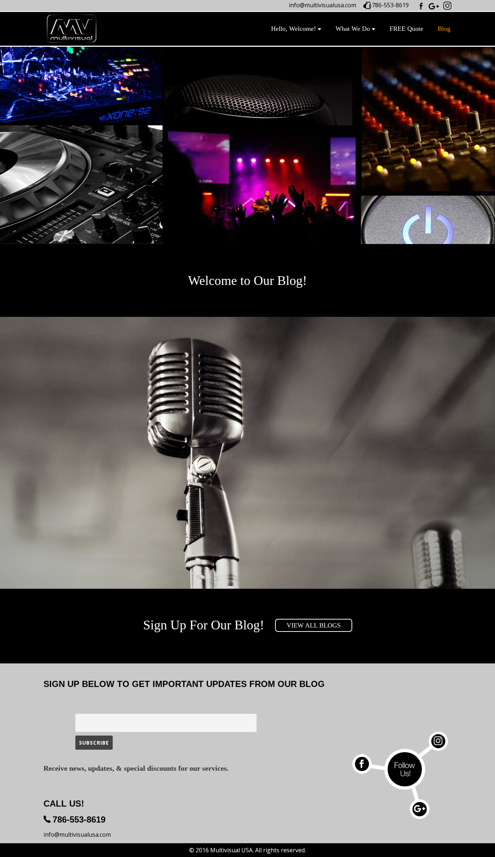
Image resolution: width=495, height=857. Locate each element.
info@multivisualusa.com (322, 5)
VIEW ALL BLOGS (314, 625)
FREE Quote (406, 28)
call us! (63, 803)
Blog (444, 28)
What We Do (353, 28)
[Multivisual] (71, 29)
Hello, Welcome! (293, 28)
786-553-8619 (390, 5)
